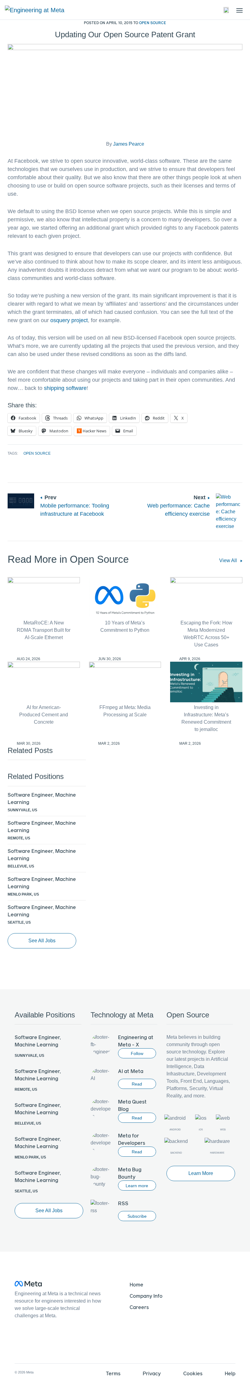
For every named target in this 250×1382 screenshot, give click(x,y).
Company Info (146, 1296)
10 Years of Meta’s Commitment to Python (124, 626)
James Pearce (128, 144)
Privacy (152, 1373)
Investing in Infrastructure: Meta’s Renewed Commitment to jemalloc (206, 718)
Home (136, 1284)
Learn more (137, 1185)
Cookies (192, 1373)
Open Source (152, 22)
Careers (139, 1307)
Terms (113, 1373)
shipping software (65, 388)
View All (228, 560)
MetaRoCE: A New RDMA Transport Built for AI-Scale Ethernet (43, 630)
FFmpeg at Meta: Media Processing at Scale (125, 711)
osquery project (69, 320)
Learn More (200, 1173)
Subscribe (137, 1216)
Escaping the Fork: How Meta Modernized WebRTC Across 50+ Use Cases (206, 633)
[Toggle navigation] (226, 10)
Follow (137, 1053)
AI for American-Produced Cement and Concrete (43, 715)
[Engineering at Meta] (34, 10)
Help (230, 1373)
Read (137, 1084)
